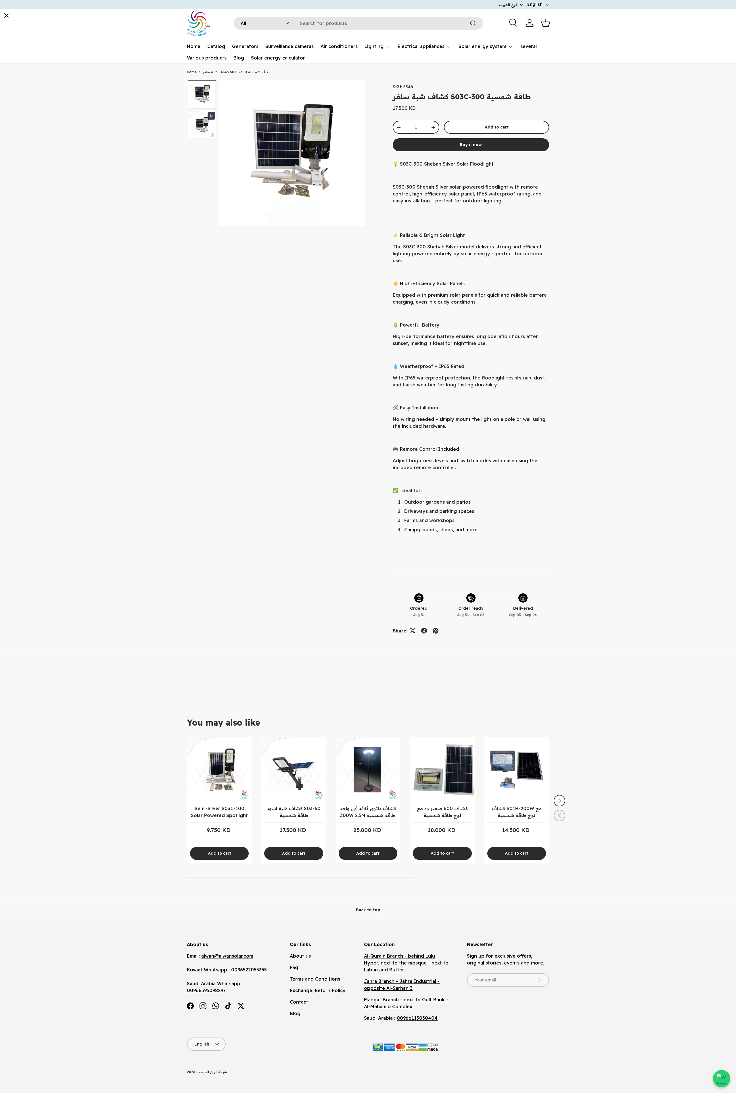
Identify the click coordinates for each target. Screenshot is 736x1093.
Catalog (216, 46)
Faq (294, 967)
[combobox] (359, 23)
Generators (245, 46)
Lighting (374, 46)
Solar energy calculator (278, 58)
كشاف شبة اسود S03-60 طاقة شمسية (294, 812)
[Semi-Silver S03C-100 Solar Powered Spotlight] (219, 769)
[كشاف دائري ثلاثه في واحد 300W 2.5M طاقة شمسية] (368, 769)
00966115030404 (417, 1018)
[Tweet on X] (412, 630)
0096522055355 (249, 970)
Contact (299, 1002)
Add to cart (497, 127)
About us (300, 956)
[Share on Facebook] (424, 630)
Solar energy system (482, 46)
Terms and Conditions (315, 979)
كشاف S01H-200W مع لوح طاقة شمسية (517, 812)
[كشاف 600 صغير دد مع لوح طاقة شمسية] (442, 769)
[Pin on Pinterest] (435, 630)
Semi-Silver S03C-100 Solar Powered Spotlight (219, 812)
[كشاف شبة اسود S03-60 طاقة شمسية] (293, 769)
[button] (545, 23)
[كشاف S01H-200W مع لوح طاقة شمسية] (516, 769)
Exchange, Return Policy (318, 990)
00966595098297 (206, 990)
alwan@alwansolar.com (227, 956)
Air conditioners (339, 46)
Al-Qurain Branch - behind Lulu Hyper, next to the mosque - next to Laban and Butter (406, 963)
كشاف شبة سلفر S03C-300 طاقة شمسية (236, 72)
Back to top (368, 909)
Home (193, 46)
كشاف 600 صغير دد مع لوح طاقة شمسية (442, 812)
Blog (238, 58)
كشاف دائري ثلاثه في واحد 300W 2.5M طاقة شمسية (368, 812)
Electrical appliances (421, 46)
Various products (207, 58)
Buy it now (471, 144)
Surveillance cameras (289, 46)
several (528, 46)
